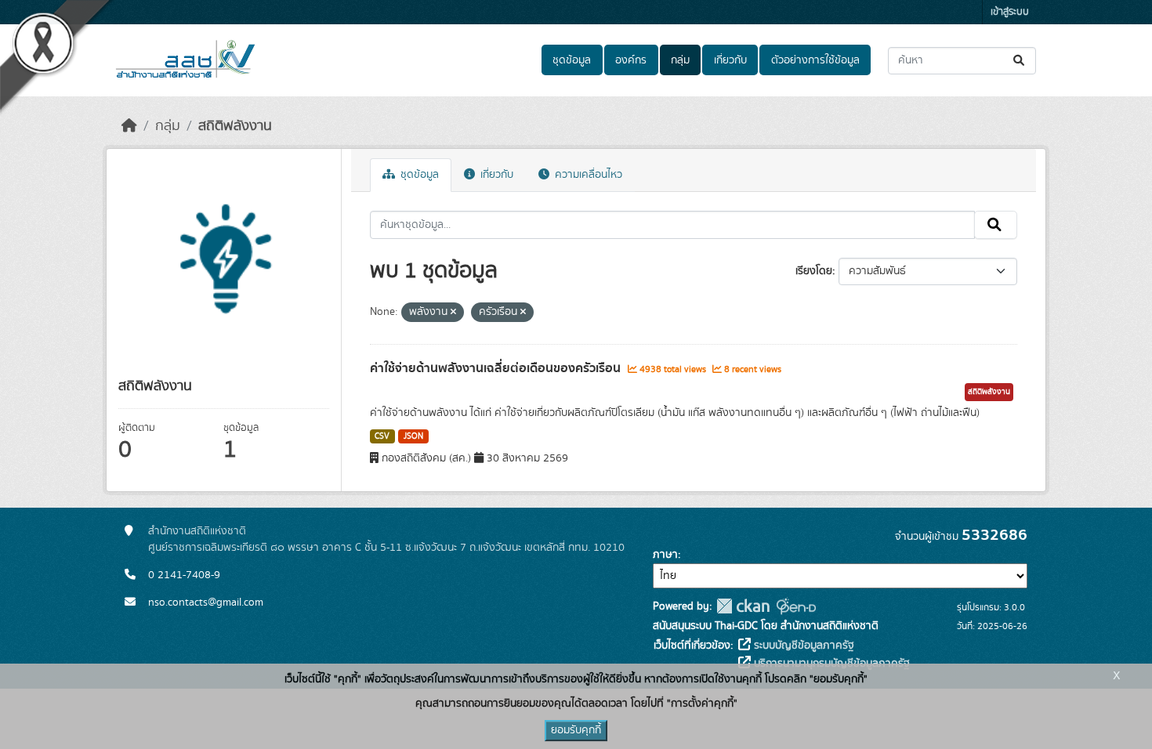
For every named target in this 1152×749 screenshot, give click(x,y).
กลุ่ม (680, 60)
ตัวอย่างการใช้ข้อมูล (815, 60)
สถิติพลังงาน (235, 126)
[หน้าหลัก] (129, 126)
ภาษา (665, 555)
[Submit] (1020, 60)
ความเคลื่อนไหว (587, 175)
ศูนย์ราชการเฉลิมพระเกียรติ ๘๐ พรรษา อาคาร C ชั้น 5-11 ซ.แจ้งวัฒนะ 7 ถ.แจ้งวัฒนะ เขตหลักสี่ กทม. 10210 (386, 547)
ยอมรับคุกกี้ (576, 730)
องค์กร (631, 60)
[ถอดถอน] (453, 312)
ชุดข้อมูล (571, 60)
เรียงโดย (813, 271)
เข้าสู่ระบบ (1010, 12)
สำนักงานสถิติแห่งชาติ (197, 531)
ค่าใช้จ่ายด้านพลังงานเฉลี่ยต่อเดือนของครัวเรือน (497, 368)
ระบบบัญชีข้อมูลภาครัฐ (802, 645)
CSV (382, 436)
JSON (413, 436)
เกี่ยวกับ (730, 60)
